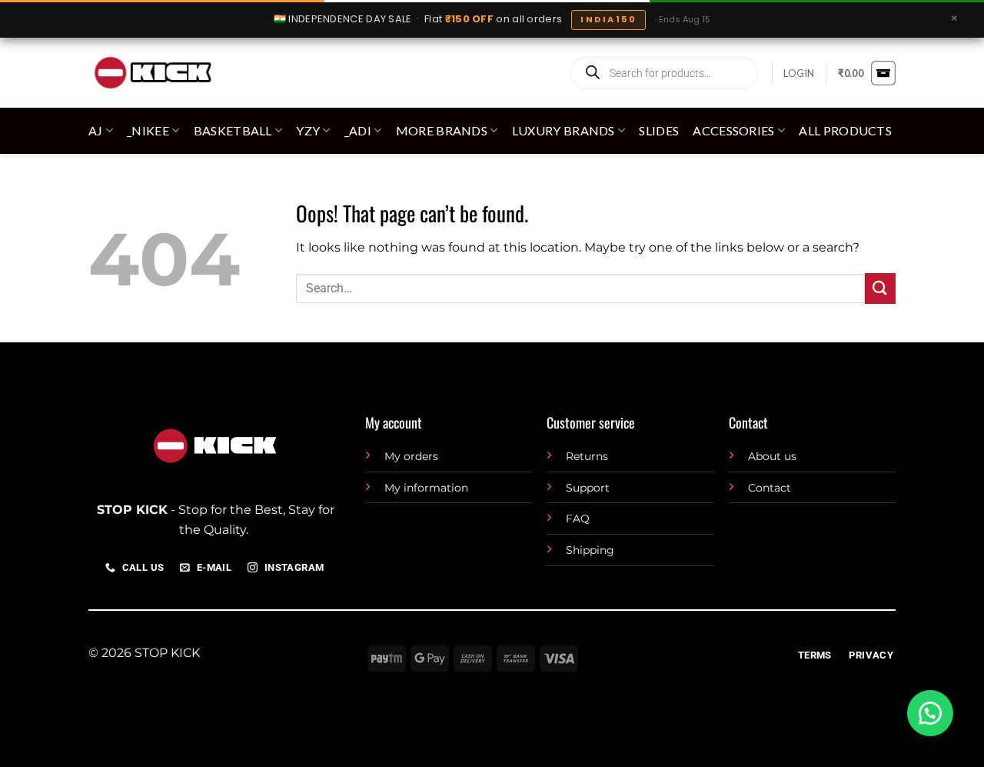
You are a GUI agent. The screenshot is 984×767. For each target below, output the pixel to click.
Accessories (734, 130)
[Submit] (880, 288)
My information (426, 488)
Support (588, 488)
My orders (411, 456)
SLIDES (659, 130)
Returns (587, 456)
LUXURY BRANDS (563, 130)
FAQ (578, 518)
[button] (798, 73)
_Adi (357, 130)
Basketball (233, 130)
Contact (769, 488)
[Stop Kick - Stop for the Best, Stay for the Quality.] (152, 73)
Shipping (590, 550)
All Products (845, 130)
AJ (95, 130)
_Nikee (148, 130)
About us (772, 456)
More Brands (442, 130)
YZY (308, 130)
